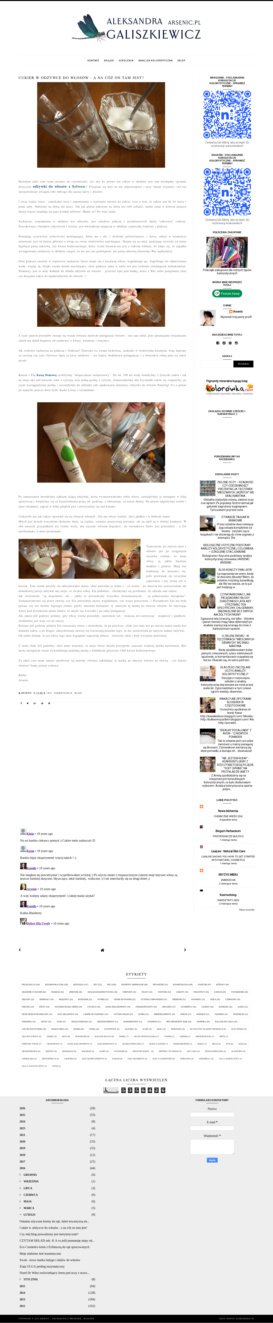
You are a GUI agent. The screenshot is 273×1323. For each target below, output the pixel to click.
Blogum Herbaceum (228, 831)
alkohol (129, 1029)
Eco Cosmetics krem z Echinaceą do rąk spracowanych (54, 1247)
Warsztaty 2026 (228, 900)
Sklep (181, 60)
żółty (42, 1007)
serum (183, 1014)
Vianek (167, 1036)
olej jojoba (237, 1029)
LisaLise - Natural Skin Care (228, 851)
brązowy (64, 999)
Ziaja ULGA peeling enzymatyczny (42, 1266)
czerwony (230, 999)
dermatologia (203, 1036)
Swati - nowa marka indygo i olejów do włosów (50, 1260)
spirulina (185, 1059)
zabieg (50, 1036)
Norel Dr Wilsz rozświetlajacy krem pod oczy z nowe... (55, 1273)
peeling (26, 1007)
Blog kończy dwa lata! (235, 569)
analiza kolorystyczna (100, 992)
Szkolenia (126, 60)
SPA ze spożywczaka (145, 1036)
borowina (176, 1029)
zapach (218, 992)
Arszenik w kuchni (32, 992)
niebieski (177, 999)
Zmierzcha (228, 879)
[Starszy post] (185, 950)
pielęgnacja (28, 984)
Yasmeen (219, 1014)
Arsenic (238, 311)
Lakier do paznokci (93, 1014)
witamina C (205, 1059)
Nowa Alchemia (228, 811)
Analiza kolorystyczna (155, 60)
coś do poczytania (32, 1029)
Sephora (201, 1021)
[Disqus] (102, 769)
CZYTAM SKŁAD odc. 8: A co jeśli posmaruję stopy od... (57, 1240)
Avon (59, 1021)
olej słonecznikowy (93, 1059)
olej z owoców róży (33, 1066)
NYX (228, 1044)
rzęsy (200, 1044)
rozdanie (83, 999)
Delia (215, 1044)
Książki (109, 60)
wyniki (101, 999)
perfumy (127, 992)
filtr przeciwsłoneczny (35, 1014)
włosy (78, 693)
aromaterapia (29, 1051)
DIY (95, 984)
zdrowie (73, 992)
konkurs (223, 1007)
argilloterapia (79, 1021)
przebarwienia (181, 1044)
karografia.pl (245, 1319)
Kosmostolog (228, 894)
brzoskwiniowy (105, 1021)
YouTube (162, 992)
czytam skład (121, 1014)
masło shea (57, 1029)
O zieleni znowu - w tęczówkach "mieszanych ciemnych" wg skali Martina (235, 640)
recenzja (78, 984)
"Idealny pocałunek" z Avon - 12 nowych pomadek (235, 734)
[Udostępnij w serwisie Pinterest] (49, 704)
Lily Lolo (192, 1051)
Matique (200, 1014)
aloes (145, 1029)
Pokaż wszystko (246, 910)
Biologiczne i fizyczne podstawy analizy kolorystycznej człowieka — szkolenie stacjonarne (227, 549)
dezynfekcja (49, 1059)
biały (160, 1029)
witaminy (196, 999)
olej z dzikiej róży (229, 1059)
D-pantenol (110, 1029)
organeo (167, 1007)
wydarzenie (237, 992)
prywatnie (158, 984)
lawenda (69, 1059)
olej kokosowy (106, 1044)
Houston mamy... (142, 1051)
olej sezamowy (136, 1059)
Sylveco (91, 1007)
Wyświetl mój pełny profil (236, 317)
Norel (122, 1036)
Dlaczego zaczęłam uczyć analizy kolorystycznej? (235, 671)
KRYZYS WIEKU (228, 874)
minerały (44, 999)
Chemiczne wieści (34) (228, 816)
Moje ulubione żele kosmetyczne (40, 1253)
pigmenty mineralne (132, 984)
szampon (152, 1021)
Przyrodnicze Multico (228, 836)
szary (102, 1051)
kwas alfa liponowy (78, 1044)
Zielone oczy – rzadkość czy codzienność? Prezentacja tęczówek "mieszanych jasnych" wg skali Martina (235, 489)
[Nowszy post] (20, 950)
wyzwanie (119, 1051)
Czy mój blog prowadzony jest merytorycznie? (49, 1234)
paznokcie (238, 1014)
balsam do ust (103, 1036)
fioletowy (199, 992)
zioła (213, 999)
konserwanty (131, 1021)
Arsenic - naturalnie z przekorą (61, 1319)
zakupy (180, 992)
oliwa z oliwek (157, 1044)
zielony (26, 999)
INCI (50, 693)
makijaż (55, 992)
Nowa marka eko (214, 1051)
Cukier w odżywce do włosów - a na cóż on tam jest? (53, 1227)
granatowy (53, 1044)
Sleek (241, 1007)
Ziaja (241, 1044)
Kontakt (93, 60)
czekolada (28, 1059)
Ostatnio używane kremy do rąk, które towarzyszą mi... (54, 1221)
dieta (222, 1036)
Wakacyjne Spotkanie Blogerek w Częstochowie (235, 702)
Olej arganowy (66, 1014)
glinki (141, 1014)
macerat (86, 1051)
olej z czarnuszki (162, 1059)
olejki (76, 1029)
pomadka (27, 1021)
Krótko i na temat (169, 1051)
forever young (30, 1044)
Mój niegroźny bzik (176, 1021)
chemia (183, 1036)
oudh (55, 1066)
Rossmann (81, 1036)
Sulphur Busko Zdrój (66, 1007)
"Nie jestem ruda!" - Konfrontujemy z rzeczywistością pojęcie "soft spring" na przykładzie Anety (235, 765)
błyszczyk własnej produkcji (206, 1029)
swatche (202, 984)
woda (92, 1029)
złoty (44, 1021)
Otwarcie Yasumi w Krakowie (235, 518)
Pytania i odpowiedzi (152, 999)
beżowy (50, 1051)
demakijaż (67, 1051)
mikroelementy (162, 1014)
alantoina (237, 1051)
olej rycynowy (30, 1036)
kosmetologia (63, 693)
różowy (220, 984)
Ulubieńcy (186, 1007)
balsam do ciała (224, 1021)
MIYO (64, 1036)
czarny (205, 1007)
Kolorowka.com (54, 984)
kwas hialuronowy (116, 1007)
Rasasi (116, 1059)
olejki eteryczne (131, 1044)
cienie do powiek (123, 999)
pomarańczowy (144, 1007)
